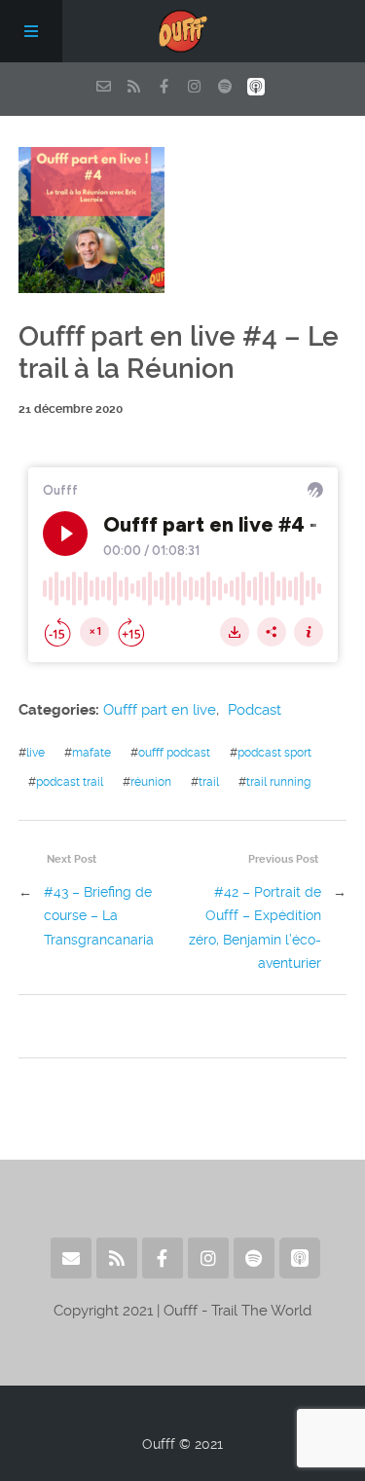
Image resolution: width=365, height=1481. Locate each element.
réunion (150, 781)
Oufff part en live (159, 710)
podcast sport (274, 752)
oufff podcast (174, 752)
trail (209, 781)
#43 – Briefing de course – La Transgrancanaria (99, 915)
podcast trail (69, 781)
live (35, 752)
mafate (91, 752)
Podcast (254, 710)
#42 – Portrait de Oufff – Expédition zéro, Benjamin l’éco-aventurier (255, 927)
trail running (278, 781)
